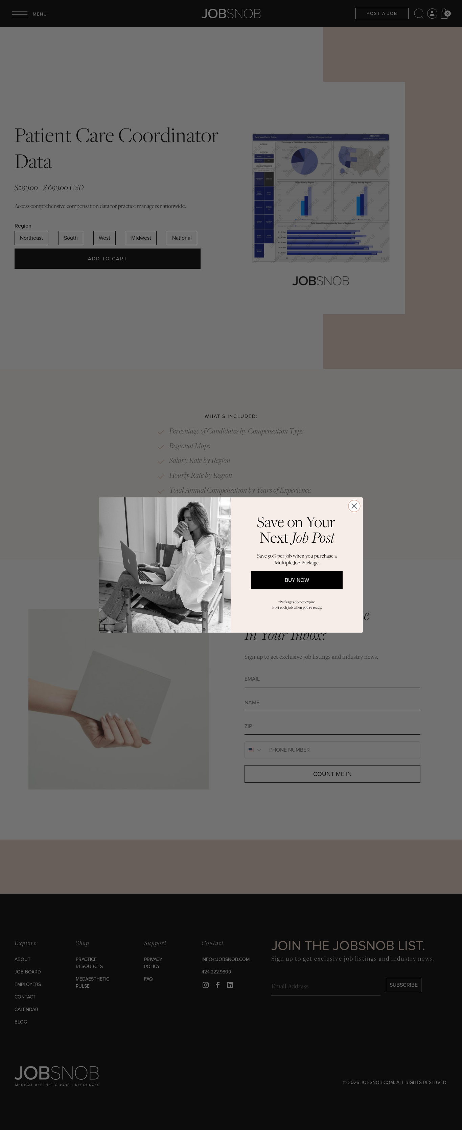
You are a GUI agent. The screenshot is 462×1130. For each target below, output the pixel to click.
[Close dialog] (354, 506)
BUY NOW (297, 580)
